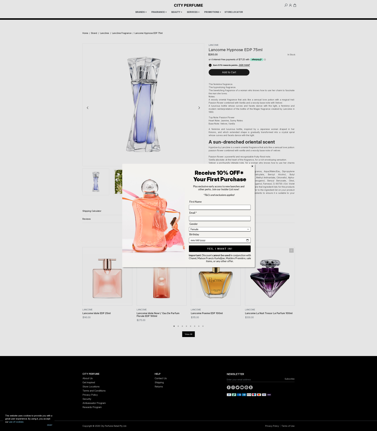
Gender (193, 223)
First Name (195, 201)
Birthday (194, 234)
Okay (49, 425)
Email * (193, 212)
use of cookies (16, 422)
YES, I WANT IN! (220, 248)
